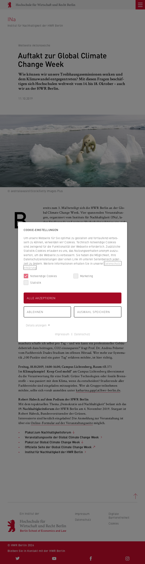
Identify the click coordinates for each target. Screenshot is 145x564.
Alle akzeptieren (41, 298)
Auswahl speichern (93, 312)
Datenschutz (82, 334)
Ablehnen (35, 312)
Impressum (62, 334)
